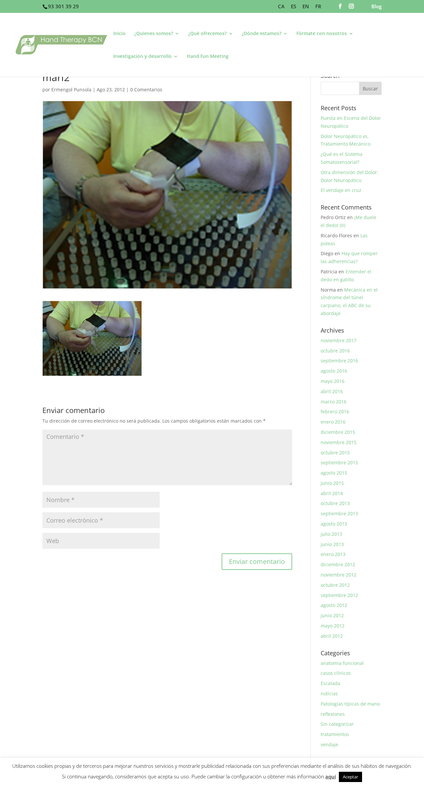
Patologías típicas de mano (350, 704)
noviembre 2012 (338, 575)
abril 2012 (332, 636)
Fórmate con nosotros (321, 33)
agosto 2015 (334, 473)
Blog (376, 7)
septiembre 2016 (339, 360)
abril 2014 (332, 493)
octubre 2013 (335, 503)
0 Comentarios (146, 89)
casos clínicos (336, 673)
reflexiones (333, 714)
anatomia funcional (342, 663)
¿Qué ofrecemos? (207, 33)
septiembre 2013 (339, 513)
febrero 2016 (335, 411)
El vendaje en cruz (341, 190)
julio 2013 (331, 534)
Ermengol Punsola (71, 89)
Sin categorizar (337, 724)
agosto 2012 (334, 605)
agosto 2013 (334, 524)
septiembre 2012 (339, 595)
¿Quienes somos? (153, 33)
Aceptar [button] (350, 777)
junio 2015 (332, 483)
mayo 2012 (332, 626)
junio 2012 (332, 615)
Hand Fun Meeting (208, 56)
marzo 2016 (333, 401)
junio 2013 (332, 544)
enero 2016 (333, 422)
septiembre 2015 (339, 462)
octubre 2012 (335, 585)
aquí (330, 776)
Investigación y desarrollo (142, 56)
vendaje (329, 744)
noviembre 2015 (338, 442)
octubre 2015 (335, 452)
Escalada (330, 683)
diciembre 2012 (338, 564)
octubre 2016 (335, 350)
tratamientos (335, 734)
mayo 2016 (332, 381)
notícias (329, 693)
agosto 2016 (334, 371)
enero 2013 (333, 554)
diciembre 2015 (338, 432)
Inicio (119, 33)
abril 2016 (332, 391)
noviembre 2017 (338, 340)
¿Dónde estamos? (261, 33)
